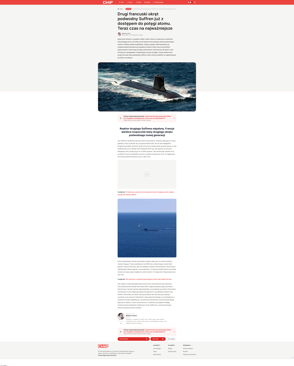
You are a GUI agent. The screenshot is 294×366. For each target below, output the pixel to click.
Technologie (157, 348)
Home (121, 9)
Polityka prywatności (189, 354)
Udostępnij (124, 339)
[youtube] (121, 323)
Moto (139, 2)
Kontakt (185, 351)
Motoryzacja (157, 354)
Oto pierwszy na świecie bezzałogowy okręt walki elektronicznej (149, 279)
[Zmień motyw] (190, 2)
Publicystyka (159, 2)
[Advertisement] (147, 362)
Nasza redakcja (188, 348)
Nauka (148, 2)
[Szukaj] (194, 2)
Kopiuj (172, 339)
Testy (130, 2)
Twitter (155, 339)
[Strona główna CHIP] (108, 2)
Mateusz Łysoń (126, 33)
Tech (122, 2)
